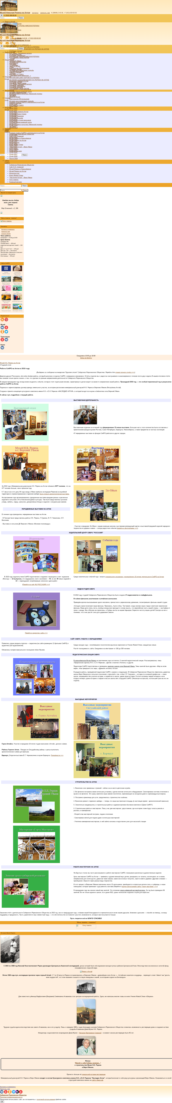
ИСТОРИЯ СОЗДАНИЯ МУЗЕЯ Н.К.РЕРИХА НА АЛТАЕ (29, 49)
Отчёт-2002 (13, 143)
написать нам (45, 13)
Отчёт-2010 (13, 108)
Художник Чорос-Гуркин (17, 114)
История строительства (17, 93)
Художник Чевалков (16, 116)
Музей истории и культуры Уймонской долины (25, 124)
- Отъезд (12, 73)
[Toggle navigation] (1, 15)
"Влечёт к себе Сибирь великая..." (88, 1063)
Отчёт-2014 (13, 148)
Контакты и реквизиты (8, 229)
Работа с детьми (15, 103)
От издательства (15, 54)
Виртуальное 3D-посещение (19, 99)
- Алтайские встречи (16, 71)
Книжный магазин (15, 182)
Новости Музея (14, 66)
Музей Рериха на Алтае (17, 140)
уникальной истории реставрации (93, 1074)
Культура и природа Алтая (18, 112)
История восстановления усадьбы (21, 101)
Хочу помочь (13, 180)
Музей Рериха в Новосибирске (20, 138)
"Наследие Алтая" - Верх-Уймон (20, 147)
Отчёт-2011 (13, 141)
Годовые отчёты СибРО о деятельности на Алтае (27, 133)
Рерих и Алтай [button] (10, 21)
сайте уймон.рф (97, 1080)
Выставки (12, 95)
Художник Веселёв (16, 118)
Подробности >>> (57, 755)
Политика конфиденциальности (11, 1097)
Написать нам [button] (5, 1089)
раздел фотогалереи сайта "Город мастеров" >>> (139, 886)
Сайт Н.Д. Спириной (16, 167)
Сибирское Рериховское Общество (21, 134)
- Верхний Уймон (15, 61)
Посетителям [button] (9, 90)
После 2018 (13, 158)
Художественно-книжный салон (20, 122)
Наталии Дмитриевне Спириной (90, 1033)
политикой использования (46, 1099)
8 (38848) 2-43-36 (21, 38)
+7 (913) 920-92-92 (34, 38)
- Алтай (12, 59)
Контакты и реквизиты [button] (8, 1087)
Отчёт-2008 (13, 135)
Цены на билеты (86, 358)
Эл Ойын (12, 127)
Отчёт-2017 (13, 154)
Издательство (14, 173)
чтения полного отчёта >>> (125, 372)
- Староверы (13, 65)
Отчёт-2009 (13, 137)
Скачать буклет (6, 233)
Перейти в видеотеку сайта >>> (36, 633)
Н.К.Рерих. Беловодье (17, 86)
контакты (35, 13)
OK (2, 1102)
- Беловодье (13, 63)
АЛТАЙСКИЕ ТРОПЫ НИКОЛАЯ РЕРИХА (24, 26)
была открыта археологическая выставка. (54, 494)
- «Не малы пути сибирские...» (20, 45)
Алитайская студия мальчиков (20, 120)
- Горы (11, 67)
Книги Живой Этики (16, 175)
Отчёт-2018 (13, 156)
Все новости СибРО (16, 105)
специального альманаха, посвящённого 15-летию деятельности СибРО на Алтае (134, 577)
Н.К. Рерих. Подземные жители (20, 84)
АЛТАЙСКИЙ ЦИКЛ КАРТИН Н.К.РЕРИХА (24, 47)
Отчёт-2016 (13, 152)
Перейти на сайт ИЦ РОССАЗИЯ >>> (36, 584)
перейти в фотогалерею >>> (127, 528)
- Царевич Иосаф (15, 69)
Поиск (21, 18)
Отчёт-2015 (13, 150)
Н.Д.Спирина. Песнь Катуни (19, 88)
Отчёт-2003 (13, 146)
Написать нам (5, 231)
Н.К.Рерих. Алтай (15, 51)
